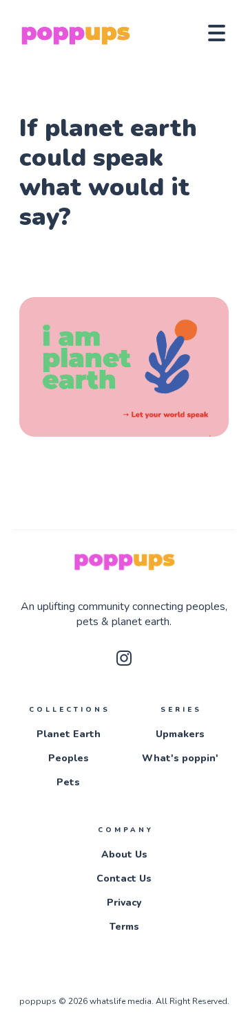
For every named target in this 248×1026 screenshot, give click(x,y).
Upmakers (180, 734)
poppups (39, 1001)
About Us (124, 854)
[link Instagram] (124, 662)
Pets (68, 782)
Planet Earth (69, 734)
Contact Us (124, 878)
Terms (124, 926)
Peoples (68, 758)
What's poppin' (180, 758)
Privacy (124, 902)
